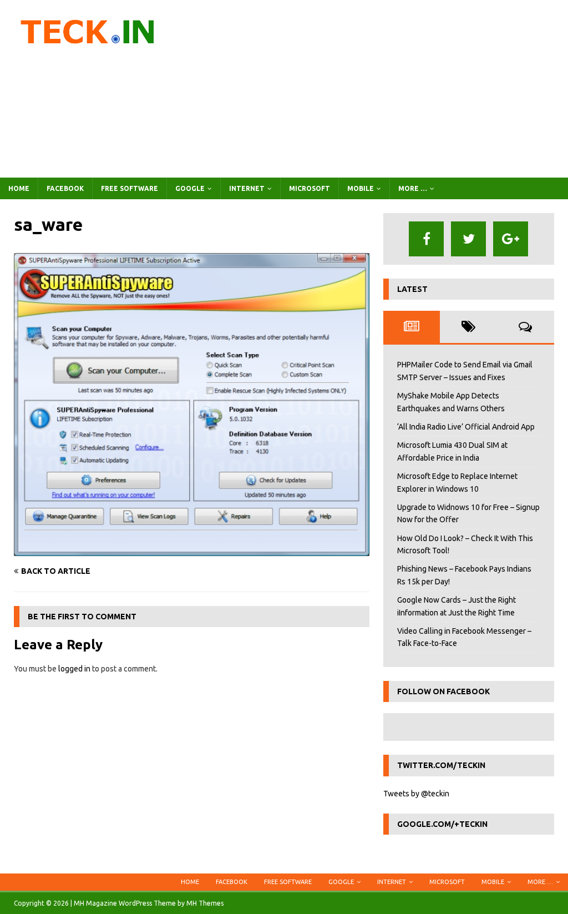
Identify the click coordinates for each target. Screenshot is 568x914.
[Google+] (510, 238)
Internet (247, 188)
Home (18, 188)
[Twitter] (468, 238)
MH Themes (205, 903)
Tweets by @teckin (416, 793)
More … (412, 188)
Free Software (129, 188)
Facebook (65, 188)
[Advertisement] (375, 88)
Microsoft (309, 188)
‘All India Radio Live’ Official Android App (466, 426)
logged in (74, 668)
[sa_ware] (191, 549)
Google (190, 188)
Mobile (360, 188)
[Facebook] (426, 238)
